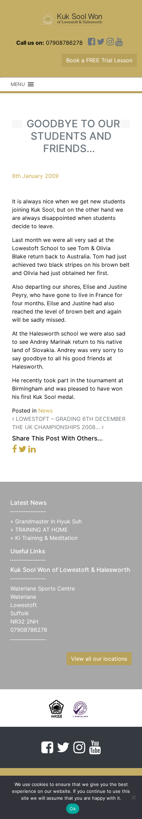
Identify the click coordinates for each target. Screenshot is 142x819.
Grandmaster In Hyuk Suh (48, 521)
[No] (133, 797)
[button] (18, 84)
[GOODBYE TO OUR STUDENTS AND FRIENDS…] (14, 450)
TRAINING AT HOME (41, 529)
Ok (73, 808)
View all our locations (99, 658)
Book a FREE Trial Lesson (99, 60)
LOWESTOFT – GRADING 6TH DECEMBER (69, 418)
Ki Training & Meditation (46, 537)
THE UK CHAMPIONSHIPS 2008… (57, 427)
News (45, 410)
